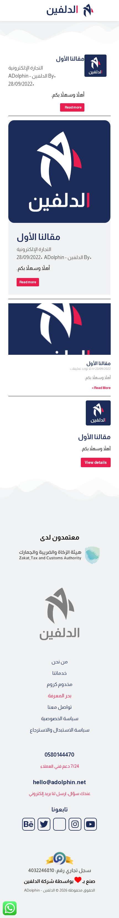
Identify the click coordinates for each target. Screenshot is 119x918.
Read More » (101, 388)
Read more (73, 107)
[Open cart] (6, 10)
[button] (111, 10)
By (31, 76)
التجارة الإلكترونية (25, 68)
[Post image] (95, 66)
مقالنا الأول (70, 58)
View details (96, 462)
